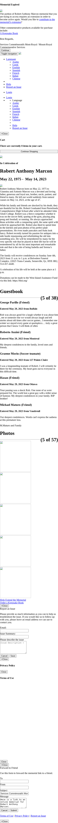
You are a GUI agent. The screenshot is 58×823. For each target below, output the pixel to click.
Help (8, 84)
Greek (15, 64)
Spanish (16, 70)
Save (13, 656)
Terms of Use (6, 815)
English (16, 67)
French (15, 73)
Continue (5, 50)
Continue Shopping (29, 151)
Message (4, 796)
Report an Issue (13, 87)
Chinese (16, 78)
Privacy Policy (22, 815)
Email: (3, 627)
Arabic (15, 62)
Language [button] (11, 59)
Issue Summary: (8, 633)
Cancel (4, 656)
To (1, 778)
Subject (3, 790)
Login (9, 92)
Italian (15, 76)
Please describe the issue (12, 639)
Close (3, 672)
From (2, 784)
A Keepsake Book (9, 33)
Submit (14, 810)
